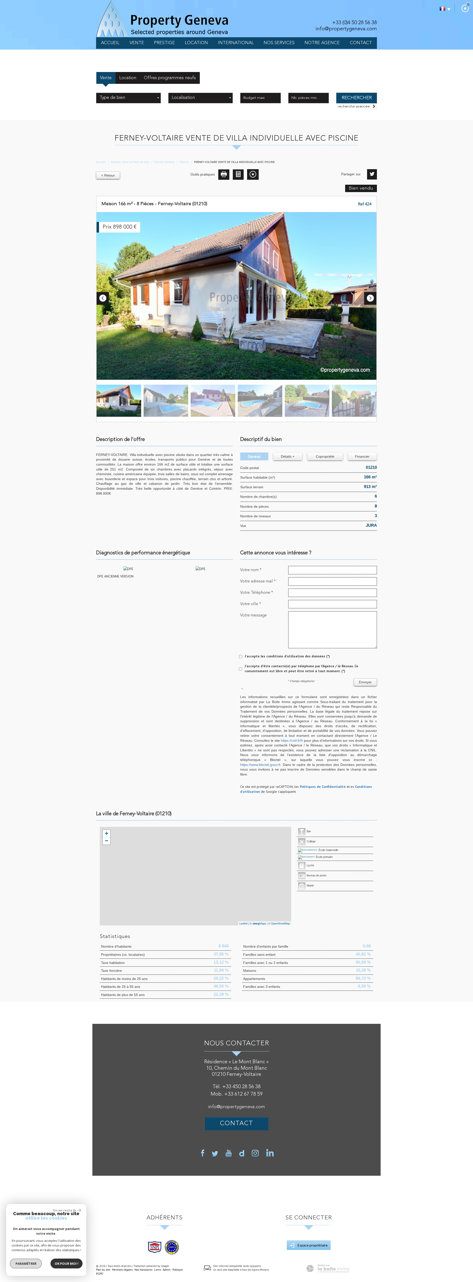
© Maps (258, 923)
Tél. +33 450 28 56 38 (237, 1086)
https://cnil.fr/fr (292, 740)
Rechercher (357, 97)
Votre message (253, 615)
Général (254, 456)
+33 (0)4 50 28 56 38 (354, 22)
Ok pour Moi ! (66, 1263)
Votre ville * (250, 604)
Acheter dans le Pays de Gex (130, 162)
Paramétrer (26, 1263)
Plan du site (103, 1269)
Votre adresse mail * (258, 581)
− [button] (106, 841)
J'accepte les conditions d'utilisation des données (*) (287, 656)
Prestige (164, 43)
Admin (166, 1269)
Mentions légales (122, 1269)
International (236, 43)
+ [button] (106, 833)
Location (196, 43)
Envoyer (365, 682)
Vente (137, 43)
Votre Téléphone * (256, 593)
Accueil (110, 43)
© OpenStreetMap (279, 923)
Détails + (287, 456)
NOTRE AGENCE (322, 43)
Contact (361, 43)
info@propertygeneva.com (346, 29)
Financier (362, 456)
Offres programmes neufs (170, 78)
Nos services (279, 43)
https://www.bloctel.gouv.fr (260, 765)
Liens (157, 1269)
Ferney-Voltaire (164, 162)
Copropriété (325, 456)
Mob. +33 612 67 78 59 (237, 1094)
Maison (184, 162)
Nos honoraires (143, 1269)
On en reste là (64, 1210)
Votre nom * (250, 570)
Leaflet (243, 923)
